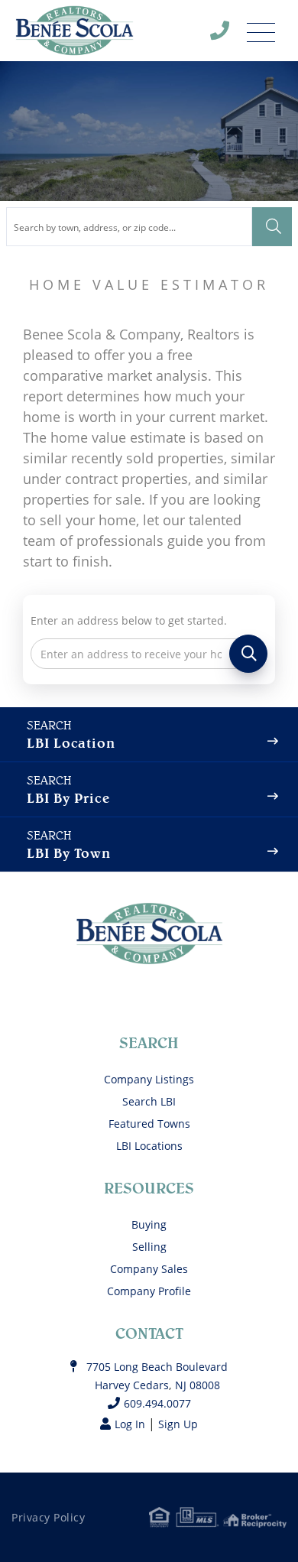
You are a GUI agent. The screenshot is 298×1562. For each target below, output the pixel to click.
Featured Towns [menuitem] (149, 1123)
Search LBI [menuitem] (149, 1101)
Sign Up (178, 1424)
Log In (130, 1424)
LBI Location (71, 743)
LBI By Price (68, 798)
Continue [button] (248, 654)
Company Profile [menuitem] (149, 1291)
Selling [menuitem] (149, 1246)
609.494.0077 (229, 34)
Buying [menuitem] (149, 1224)
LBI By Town (69, 853)
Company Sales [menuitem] (149, 1269)
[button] (272, 226)
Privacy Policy (48, 1517)
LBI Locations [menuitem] (149, 1145)
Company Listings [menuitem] (149, 1079)
